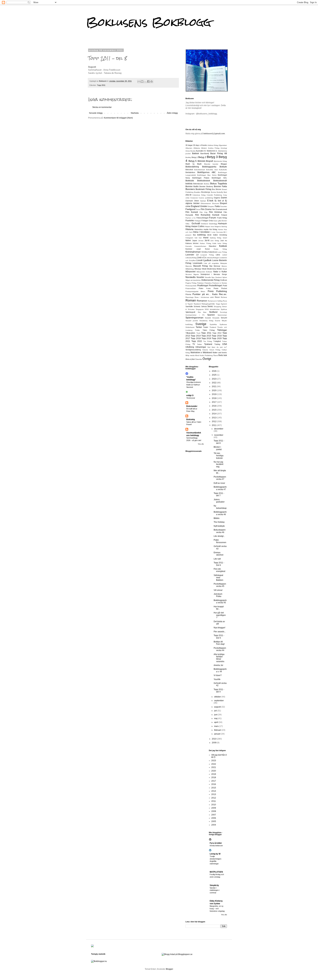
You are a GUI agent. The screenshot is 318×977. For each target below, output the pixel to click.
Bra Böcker (216, 189)
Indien (215, 235)
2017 (214, 402)
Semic (210, 306)
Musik (225, 269)
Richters (224, 297)
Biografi (209, 161)
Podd (225, 286)
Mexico (224, 266)
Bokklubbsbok (203, 180)
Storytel (224, 318)
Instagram (189, 238)
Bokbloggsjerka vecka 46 (220, 513)
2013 (214, 417)
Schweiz (197, 306)
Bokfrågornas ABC (206, 172)
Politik (208, 288)
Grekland (204, 224)
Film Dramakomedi (219, 209)
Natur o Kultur (220, 271)
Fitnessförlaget (202, 218)
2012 (214, 421)
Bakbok (195, 153)
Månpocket (190, 271)
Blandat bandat (211, 164)
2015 (214, 410)
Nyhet (224, 277)
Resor (217, 297)
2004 (213, 825)
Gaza (215, 221)
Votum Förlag (214, 350)
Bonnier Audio (192, 186)
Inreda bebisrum (216, 846)
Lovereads (197, 263)
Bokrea (206, 184)
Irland (205, 238)
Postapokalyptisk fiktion (195, 291)
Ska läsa (202, 312)
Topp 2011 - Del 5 (219, 636)
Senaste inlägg (96, 113)
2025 (214, 375)
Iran (200, 238)
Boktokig (190, 419)
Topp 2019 (206, 338)
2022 (214, 383)
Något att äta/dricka (193, 280)
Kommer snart (193, 249)
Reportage (190, 297)
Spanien (211, 315)
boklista (189, 183)
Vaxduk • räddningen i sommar (214, 890)
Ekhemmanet (206, 203)
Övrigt (207, 358)
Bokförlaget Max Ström (206, 175)
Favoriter (223, 206)
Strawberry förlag (206, 321)
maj (216, 718)
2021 (214, 386)
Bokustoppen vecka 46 (220, 531)
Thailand (213, 327)
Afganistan (223, 145)
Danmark (189, 201)
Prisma (188, 294)
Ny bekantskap (220, 507)
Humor (220, 229)
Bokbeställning (192, 167)
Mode (204, 269)
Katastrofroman (200, 246)
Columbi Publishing (214, 195)
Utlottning (190, 347)
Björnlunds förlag (220, 161)
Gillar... (188, 224)
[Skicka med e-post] (139, 81)
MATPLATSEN (216, 872)
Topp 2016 (217, 336)
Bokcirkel (189, 170)
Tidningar (222, 330)
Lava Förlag (222, 252)
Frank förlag (222, 218)
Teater (205, 327)
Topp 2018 (196, 338)
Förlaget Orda (207, 221)
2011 (214, 425)
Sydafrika (213, 324)
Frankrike (190, 220)
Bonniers (190, 189)
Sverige (200, 324)
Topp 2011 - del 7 (219, 494)
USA (224, 344)
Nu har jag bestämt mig (218, 464)
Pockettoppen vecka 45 (220, 585)
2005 (213, 821)
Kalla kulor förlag (219, 243)
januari (217, 734)
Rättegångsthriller (208, 304)
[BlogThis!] (142, 81)
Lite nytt (217, 559)
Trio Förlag (207, 341)
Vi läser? (218, 675)
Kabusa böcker (192, 243)
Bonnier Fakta (220, 186)
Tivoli (198, 333)
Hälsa (195, 232)
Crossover (194, 198)
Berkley (188, 157)
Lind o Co (201, 257)
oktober (217, 697)
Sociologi (223, 312)
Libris (218, 255)
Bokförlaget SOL (219, 178)
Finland (224, 215)
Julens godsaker (219, 500)
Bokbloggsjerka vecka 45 (220, 601)
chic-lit (188, 195)
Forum (212, 217)
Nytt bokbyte (219, 526)
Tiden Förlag (209, 330)
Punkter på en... (201, 294)
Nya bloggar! (219, 627)
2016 (214, 406)
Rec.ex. (223, 294)
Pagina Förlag (191, 283)
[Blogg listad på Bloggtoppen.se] (177, 954)
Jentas (200, 240)
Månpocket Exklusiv (204, 272)
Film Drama (206, 209)
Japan (194, 240)
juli (215, 711)
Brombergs (205, 192)
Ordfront (223, 280)
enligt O (189, 395)
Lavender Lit (192, 255)
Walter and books (219, 353)
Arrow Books (190, 151)
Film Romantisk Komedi (207, 215)
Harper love (209, 226)
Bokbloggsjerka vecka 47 (220, 488)
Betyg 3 (212, 157)
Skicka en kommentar (102, 107)
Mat (210, 266)
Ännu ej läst (190, 359)
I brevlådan (204, 232)
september (219, 700)
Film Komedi (192, 212)
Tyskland (208, 344)
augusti (217, 707)
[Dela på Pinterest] (151, 81)
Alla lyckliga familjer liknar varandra (219, 658)
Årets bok (222, 355)
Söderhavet (190, 327)
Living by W (215, 854)
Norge (224, 274)
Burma (213, 192)
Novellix (208, 277)
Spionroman (222, 315)
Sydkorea (223, 324)
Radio (215, 294)
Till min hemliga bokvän (218, 455)
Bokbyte (223, 167)
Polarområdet (191, 288)
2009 (214, 742)
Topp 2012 (216, 333)
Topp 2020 (217, 338)
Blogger (169, 969)
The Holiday (219, 522)
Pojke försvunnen (220, 541)
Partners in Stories (219, 283)
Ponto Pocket (220, 288)
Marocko (189, 266)
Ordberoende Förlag (210, 280)
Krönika (205, 252)
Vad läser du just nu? (217, 347)
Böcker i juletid (218, 448)
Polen (201, 288)
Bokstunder (191, 406)
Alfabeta (196, 148)
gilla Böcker (222, 221)
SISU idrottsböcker (212, 309)
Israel (225, 238)
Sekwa (204, 306)
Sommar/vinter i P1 (195, 315)
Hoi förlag (213, 229)
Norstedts (191, 277)
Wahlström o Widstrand (201, 352)
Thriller (197, 330)
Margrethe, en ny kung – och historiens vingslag (217, 908)
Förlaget (198, 221)
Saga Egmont (221, 304)
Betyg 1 (195, 157)
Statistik (208, 318)
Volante (205, 350)
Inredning (223, 235)
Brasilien (197, 192)
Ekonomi (215, 203)
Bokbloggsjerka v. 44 (220, 670)
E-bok (210, 200)
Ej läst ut (219, 201)
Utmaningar (200, 347)
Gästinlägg (213, 224)
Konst (207, 249)
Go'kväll (196, 223)
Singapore (200, 309)
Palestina (208, 283)
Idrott (209, 235)
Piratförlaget (202, 285)
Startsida (135, 113)
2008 (213, 811)
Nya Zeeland (217, 277)
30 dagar (189, 145)
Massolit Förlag (200, 266)
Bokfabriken (190, 172)
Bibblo (216, 518)
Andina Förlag (213, 148)
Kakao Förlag (205, 243)
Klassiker (212, 246)
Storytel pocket (192, 321)
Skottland (213, 312)
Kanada (189, 246)
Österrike (198, 359)
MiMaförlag (190, 269)
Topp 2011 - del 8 (219, 442)
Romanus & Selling (215, 301)
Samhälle (189, 306)
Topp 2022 (196, 341)
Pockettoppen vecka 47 (220, 478)
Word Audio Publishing (203, 355)
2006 (213, 818)
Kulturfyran (212, 252)
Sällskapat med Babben (218, 577)
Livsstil (199, 260)
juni (216, 714)
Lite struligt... (219, 536)
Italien (188, 240)
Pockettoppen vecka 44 (220, 649)
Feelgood (190, 209)
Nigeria (196, 274)
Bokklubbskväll (220, 180)
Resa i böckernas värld (204, 297)
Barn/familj (204, 153)
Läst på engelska (211, 263)
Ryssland (197, 304)
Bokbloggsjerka (209, 167)
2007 (213, 815)
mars (216, 726)
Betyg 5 (192, 161)
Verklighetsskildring (193, 350)
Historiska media (201, 229)
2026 (214, 371)
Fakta (217, 206)
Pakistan (200, 283)
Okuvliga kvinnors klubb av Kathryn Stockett (193, 384)
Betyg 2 (202, 157)
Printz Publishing (217, 291)
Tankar (199, 327)
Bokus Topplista (218, 183)
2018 (214, 398)
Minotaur (197, 269)
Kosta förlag (220, 249)
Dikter (196, 201)
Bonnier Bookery (206, 186)
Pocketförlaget (215, 285)
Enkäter (203, 206)
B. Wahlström (209, 151)
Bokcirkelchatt (199, 170)
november (218, 435)
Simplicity (214, 885)
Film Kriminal (215, 212)
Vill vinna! (218, 590)
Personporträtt (191, 286)
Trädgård (217, 341)
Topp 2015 (206, 336)
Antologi (224, 148)
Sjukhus (224, 309)
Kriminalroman (193, 251)
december (218, 429)
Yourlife (217, 679)
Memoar (217, 266)
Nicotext (189, 274)
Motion (219, 269)
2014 (214, 414)
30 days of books (200, 145)
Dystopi (203, 201)
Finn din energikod (219, 570)
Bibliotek (201, 161)
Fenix (198, 209)
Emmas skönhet (218, 553)
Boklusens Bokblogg (148, 22)
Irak (196, 238)
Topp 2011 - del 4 (219, 690)
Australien (200, 151)
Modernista (211, 269)
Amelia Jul (218, 665)
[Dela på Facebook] (148, 81)
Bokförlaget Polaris (200, 178)
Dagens (217, 198)
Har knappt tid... (219, 607)
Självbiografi (190, 312)
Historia (189, 229)
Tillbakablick (190, 333)
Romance (202, 300)
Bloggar (224, 164)
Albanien (189, 148)
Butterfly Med (222, 192)
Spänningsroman (194, 317)
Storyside (215, 318)
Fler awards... (220, 631)
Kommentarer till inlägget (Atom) (118, 118)
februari (218, 730)
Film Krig (203, 212)
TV (193, 344)
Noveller (200, 277)
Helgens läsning (220, 226)
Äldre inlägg (172, 113)
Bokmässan (198, 184)
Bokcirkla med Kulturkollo (216, 170)
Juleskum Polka (218, 595)
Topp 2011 (101, 85)
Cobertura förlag (199, 195)
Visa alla (201, 444)
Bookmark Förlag (203, 189)
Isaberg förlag (215, 238)
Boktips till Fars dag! (219, 643)
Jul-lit (207, 240)
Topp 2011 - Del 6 (219, 564)
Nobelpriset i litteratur (210, 274)
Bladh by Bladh (194, 164)
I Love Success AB (218, 232)
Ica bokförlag (199, 235)
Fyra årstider (216, 843)
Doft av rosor (219, 483)
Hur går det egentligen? (220, 615)
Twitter (199, 344)
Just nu (223, 240)
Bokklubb (190, 180)
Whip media (190, 355)
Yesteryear (190, 398)
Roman (191, 300)
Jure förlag (214, 240)
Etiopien (211, 206)
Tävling (217, 344)
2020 (214, 390)
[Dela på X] (145, 81)
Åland (215, 355)
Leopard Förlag (207, 255)
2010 (214, 739)
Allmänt (204, 148)
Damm (224, 198)
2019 (214, 394)
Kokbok (223, 246)
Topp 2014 (196, 336)
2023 (214, 379)
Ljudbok (207, 260)
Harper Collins (198, 226)
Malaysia (223, 263)
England (195, 206)
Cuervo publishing (206, 198)
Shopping (217, 306)
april (216, 722)
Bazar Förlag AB (218, 153)
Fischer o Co (191, 218)
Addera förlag (213, 145)
